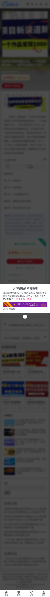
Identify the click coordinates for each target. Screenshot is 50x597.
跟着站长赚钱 (24, 299)
